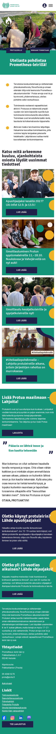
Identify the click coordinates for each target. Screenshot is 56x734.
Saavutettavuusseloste (12, 698)
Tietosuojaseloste (10, 695)
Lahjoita (18, 433)
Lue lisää (21, 212)
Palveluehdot (8, 701)
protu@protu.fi (8, 677)
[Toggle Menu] (51, 5)
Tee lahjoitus (18, 724)
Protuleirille (16, 50)
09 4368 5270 (8, 674)
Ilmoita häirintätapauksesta (14, 707)
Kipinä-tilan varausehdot (13, 711)
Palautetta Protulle (10, 704)
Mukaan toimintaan (40, 50)
